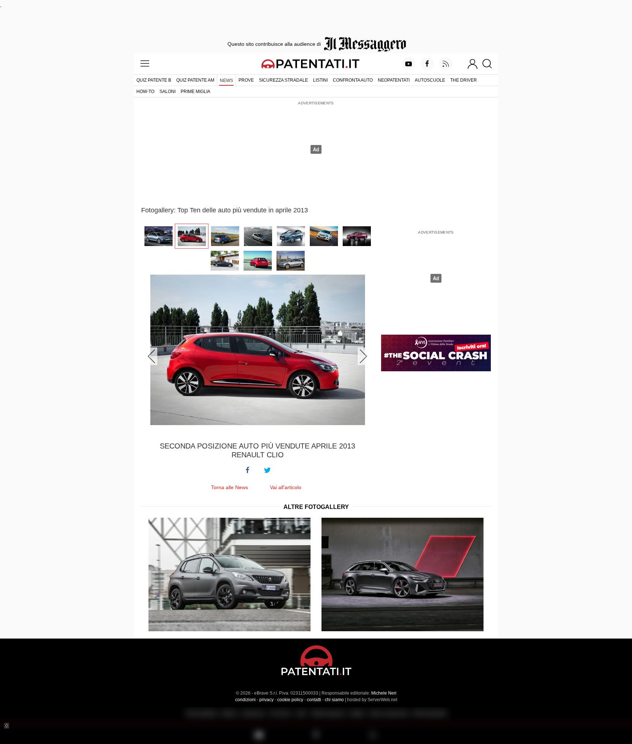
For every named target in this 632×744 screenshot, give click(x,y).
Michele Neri (383, 693)
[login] (472, 64)
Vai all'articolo (285, 487)
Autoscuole (430, 80)
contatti (314, 699)
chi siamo (334, 699)
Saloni (167, 91)
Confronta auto (353, 80)
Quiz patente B (153, 80)
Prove (246, 80)
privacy (266, 699)
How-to (145, 91)
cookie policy (290, 699)
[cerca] (490, 64)
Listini (320, 80)
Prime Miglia (195, 91)
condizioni (245, 699)
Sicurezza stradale (283, 80)
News (226, 80)
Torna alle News (229, 487)
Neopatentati (394, 80)
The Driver (463, 80)
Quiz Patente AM (195, 80)
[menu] (145, 64)
